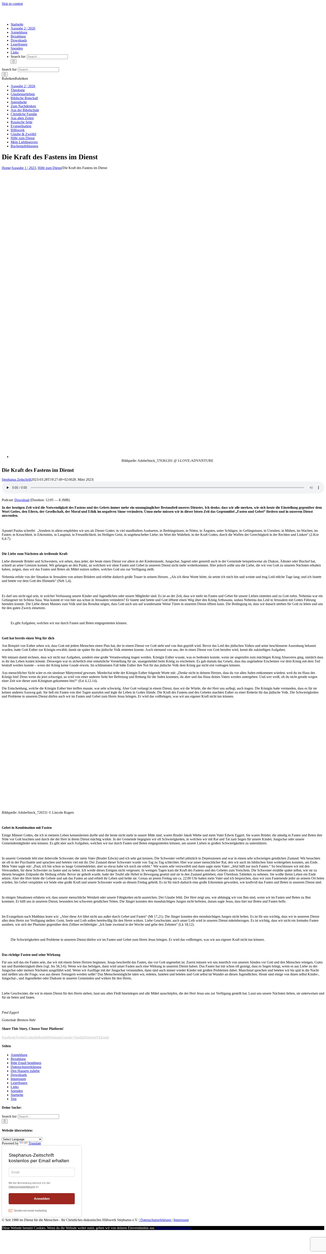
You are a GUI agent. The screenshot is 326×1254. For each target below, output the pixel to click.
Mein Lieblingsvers (24, 142)
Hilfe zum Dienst (23, 138)
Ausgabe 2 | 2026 (23, 86)
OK (157, 1228)
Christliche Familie (24, 114)
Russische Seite (21, 122)
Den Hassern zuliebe (25, 1071)
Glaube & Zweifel (23, 134)
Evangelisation (21, 126)
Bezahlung (18, 1059)
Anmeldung (19, 1055)
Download (21, 500)
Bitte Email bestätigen (26, 1063)
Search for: (18, 56)
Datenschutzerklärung (26, 1067)
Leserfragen (19, 1083)
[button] (15, 78)
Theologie (18, 90)
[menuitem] (17, 24)
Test (13, 1099)
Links (15, 1087)
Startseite (17, 1095)
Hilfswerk (18, 130)
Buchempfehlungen (24, 146)
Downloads (19, 1075)
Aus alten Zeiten (22, 118)
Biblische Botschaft (24, 98)
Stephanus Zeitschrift (16, 479)
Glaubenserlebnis (23, 94)
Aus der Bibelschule (25, 110)
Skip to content (12, 4)
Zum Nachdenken (23, 106)
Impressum (18, 1079)
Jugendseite (19, 102)
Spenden (17, 1091)
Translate (34, 1143)
